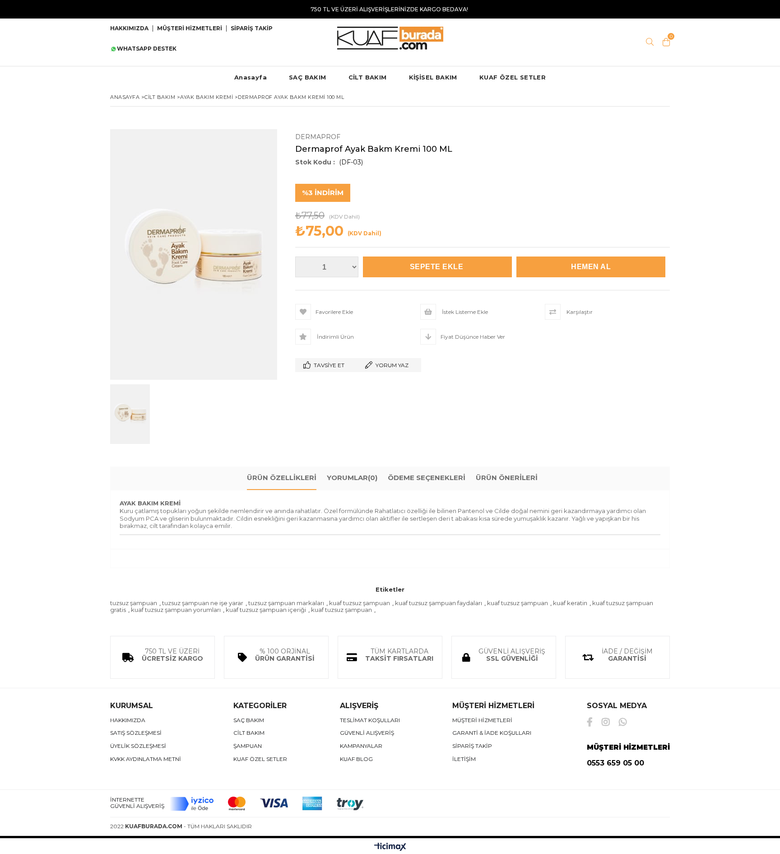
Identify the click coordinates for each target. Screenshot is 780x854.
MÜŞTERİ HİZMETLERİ (189, 28)
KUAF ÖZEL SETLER (512, 77)
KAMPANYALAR (361, 746)
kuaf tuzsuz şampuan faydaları (438, 603)
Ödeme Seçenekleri (426, 477)
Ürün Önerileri (507, 477)
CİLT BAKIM (367, 77)
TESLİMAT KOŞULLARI (370, 720)
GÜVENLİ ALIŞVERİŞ (367, 733)
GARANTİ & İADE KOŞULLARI (491, 733)
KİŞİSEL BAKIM (433, 77)
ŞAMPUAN (247, 746)
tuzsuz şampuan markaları (286, 603)
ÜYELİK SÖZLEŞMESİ (138, 746)
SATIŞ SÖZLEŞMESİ (136, 733)
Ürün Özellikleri (281, 477)
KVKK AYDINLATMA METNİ (145, 759)
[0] (666, 42)
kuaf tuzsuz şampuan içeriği (266, 609)
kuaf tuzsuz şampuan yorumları (176, 609)
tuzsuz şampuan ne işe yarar (202, 603)
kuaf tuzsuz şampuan (359, 603)
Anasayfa (250, 77)
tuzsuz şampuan (133, 603)
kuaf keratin (570, 603)
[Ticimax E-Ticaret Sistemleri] (390, 847)
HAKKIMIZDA (127, 720)
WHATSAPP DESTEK (146, 49)
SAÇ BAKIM (307, 77)
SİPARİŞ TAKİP (252, 28)
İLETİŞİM (464, 759)
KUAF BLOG (356, 759)
